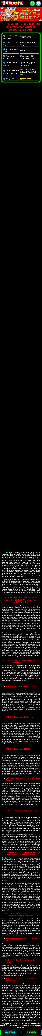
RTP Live (5, 552)
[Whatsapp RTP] (32, 5)
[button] (38, 3)
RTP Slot (4, 606)
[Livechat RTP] (38, 5)
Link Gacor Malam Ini (9, 858)
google (29, 1017)
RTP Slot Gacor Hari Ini (10, 666)
